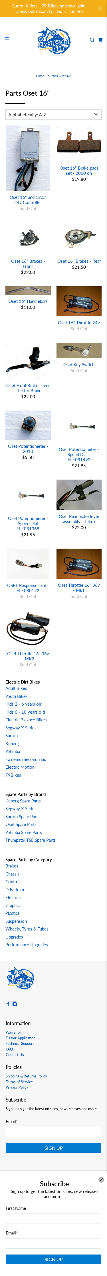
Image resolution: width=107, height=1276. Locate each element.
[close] (101, 1180)
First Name (16, 1208)
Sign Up (54, 1259)
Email (12, 1232)
